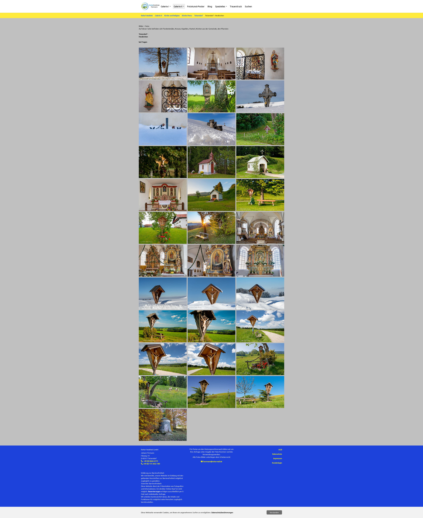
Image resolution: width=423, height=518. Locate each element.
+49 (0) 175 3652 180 (151, 463)
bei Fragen (143, 42)
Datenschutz (277, 454)
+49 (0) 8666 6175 (151, 461)
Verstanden (274, 512)
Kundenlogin (277, 463)
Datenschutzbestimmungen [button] (222, 512)
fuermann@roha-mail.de (212, 461)
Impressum (277, 458)
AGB (280, 449)
